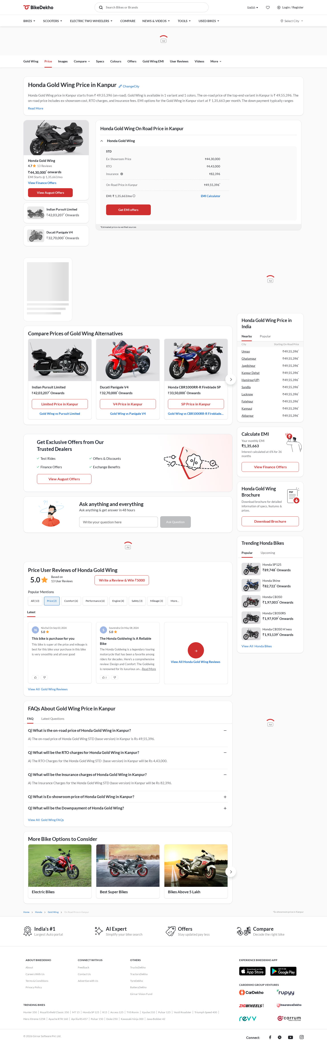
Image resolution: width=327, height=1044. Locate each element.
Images (63, 61)
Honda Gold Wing (41, 161)
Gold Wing (30, 61)
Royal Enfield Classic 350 (54, 1012)
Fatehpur (247, 401)
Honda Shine (271, 580)
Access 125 (116, 1012)
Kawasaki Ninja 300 (132, 1019)
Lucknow (247, 394)
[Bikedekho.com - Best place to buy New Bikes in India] (38, 7)
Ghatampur (249, 358)
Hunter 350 (30, 1012)
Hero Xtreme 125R (34, 1019)
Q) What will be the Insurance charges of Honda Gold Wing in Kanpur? (87, 774)
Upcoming (268, 553)
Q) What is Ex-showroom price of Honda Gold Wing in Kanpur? (81, 796)
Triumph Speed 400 (205, 1012)
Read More (35, 108)
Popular (265, 336)
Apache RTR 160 (58, 1019)
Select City (292, 21)
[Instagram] (302, 1038)
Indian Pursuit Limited (61, 209)
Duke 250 (112, 1019)
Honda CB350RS (274, 613)
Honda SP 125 (91, 1012)
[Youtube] (290, 1038)
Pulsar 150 (97, 1019)
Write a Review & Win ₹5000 (122, 580)
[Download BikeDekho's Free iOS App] (252, 971)
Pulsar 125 (164, 1012)
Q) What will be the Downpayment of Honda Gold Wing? (76, 808)
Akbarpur (248, 415)
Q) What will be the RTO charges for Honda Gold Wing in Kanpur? (83, 752)
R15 (104, 1012)
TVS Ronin (133, 1012)
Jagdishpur (248, 365)
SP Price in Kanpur (196, 404)
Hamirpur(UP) (250, 380)
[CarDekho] (251, 992)
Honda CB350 (272, 597)
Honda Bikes (263, 646)
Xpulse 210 (148, 1012)
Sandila (246, 387)
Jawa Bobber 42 (156, 1019)
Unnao (246, 351)
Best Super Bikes (114, 891)
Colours (115, 61)
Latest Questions (52, 718)
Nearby (247, 336)
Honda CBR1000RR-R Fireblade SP (194, 387)
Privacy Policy (34, 987)
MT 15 (76, 1012)
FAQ (30, 718)
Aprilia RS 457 (79, 1019)
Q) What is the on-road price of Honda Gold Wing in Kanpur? (79, 730)
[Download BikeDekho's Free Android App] (283, 971)
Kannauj (247, 408)
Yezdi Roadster (182, 1012)
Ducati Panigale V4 (59, 232)
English (251, 7)
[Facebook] (270, 1038)
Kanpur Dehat (251, 373)
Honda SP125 (271, 564)
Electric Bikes (43, 891)
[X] (279, 1038)
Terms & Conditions (37, 980)
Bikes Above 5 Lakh (184, 891)
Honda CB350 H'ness (277, 629)
